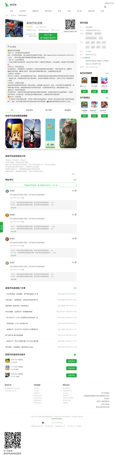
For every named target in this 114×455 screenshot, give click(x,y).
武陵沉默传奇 (94, 110)
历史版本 (68, 110)
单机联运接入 (38, 403)
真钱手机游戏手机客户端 (12, 388)
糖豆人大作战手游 (84, 86)
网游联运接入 (38, 400)
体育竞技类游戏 (91, 38)
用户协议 (65, 393)
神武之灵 (104, 86)
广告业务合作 (38, 398)
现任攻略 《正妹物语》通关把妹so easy (19, 347)
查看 (84, 91)
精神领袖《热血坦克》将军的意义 (17, 306)
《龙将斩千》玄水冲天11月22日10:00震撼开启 (21, 329)
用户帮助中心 (67, 388)
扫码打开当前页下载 (70, 31)
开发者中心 (37, 393)
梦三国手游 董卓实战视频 (14, 335)
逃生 (100, 38)
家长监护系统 (67, 400)
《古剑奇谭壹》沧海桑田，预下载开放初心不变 (21, 294)
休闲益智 (98, 33)
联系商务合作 (38, 395)
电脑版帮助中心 (67, 391)
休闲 (87, 42)
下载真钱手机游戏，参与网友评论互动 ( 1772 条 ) (41, 185)
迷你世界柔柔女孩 (104, 110)
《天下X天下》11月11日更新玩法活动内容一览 (21, 317)
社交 (87, 47)
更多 (75, 180)
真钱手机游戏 (10, 4)
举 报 (1, 227)
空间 (103, 47)
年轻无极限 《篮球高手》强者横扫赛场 (18, 311)
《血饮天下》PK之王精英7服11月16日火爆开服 (21, 341)
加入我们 (36, 391)
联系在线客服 (105, 404)
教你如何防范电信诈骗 (102, 407)
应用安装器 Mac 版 (10, 391)
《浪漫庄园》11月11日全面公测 (16, 323)
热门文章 (49, 110)
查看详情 (71, 361)
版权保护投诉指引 (68, 398)
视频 (93, 47)
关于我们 (36, 388)
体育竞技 (89, 33)
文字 (103, 42)
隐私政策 (87, 58)
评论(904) (29, 110)
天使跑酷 (84, 110)
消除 (98, 42)
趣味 (93, 42)
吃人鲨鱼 (94, 86)
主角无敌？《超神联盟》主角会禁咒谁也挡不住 (21, 300)
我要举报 (65, 403)
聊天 (98, 47)
